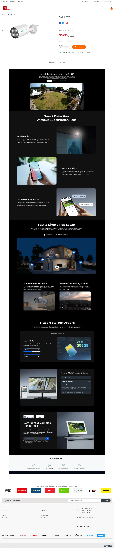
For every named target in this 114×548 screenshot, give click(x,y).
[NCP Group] (6, 8)
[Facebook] (60, 23)
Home (3, 14)
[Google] (67, 23)
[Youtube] (88, 526)
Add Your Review (62, 20)
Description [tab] (52, 62)
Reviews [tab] (62, 62)
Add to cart (80, 47)
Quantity (61, 45)
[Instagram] (84, 526)
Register (106, 1)
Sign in (111, 1)
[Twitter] (63, 23)
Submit (106, 500)
